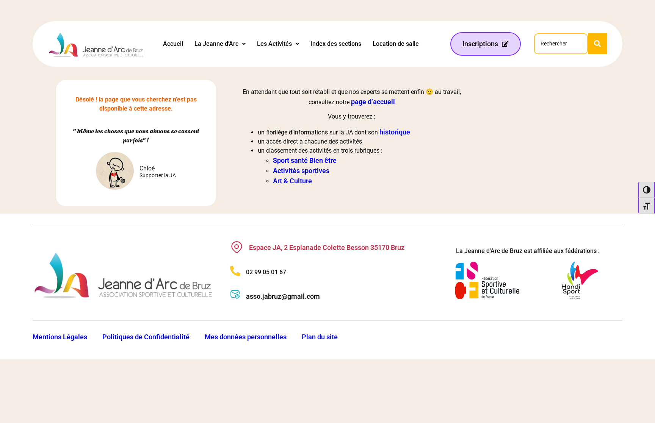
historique (394, 132)
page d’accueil (373, 102)
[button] (220, 44)
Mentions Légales (60, 337)
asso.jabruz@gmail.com (283, 296)
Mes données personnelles (246, 337)
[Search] (597, 43)
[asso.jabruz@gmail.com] (235, 294)
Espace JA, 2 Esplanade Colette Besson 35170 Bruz (326, 247)
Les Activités (274, 43)
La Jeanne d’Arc (216, 43)
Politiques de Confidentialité (146, 337)
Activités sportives (301, 171)
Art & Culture (292, 181)
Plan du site (320, 337)
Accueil (173, 43)
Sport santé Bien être (305, 160)
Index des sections (335, 43)
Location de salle (396, 43)
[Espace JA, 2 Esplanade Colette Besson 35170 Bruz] (236, 247)
